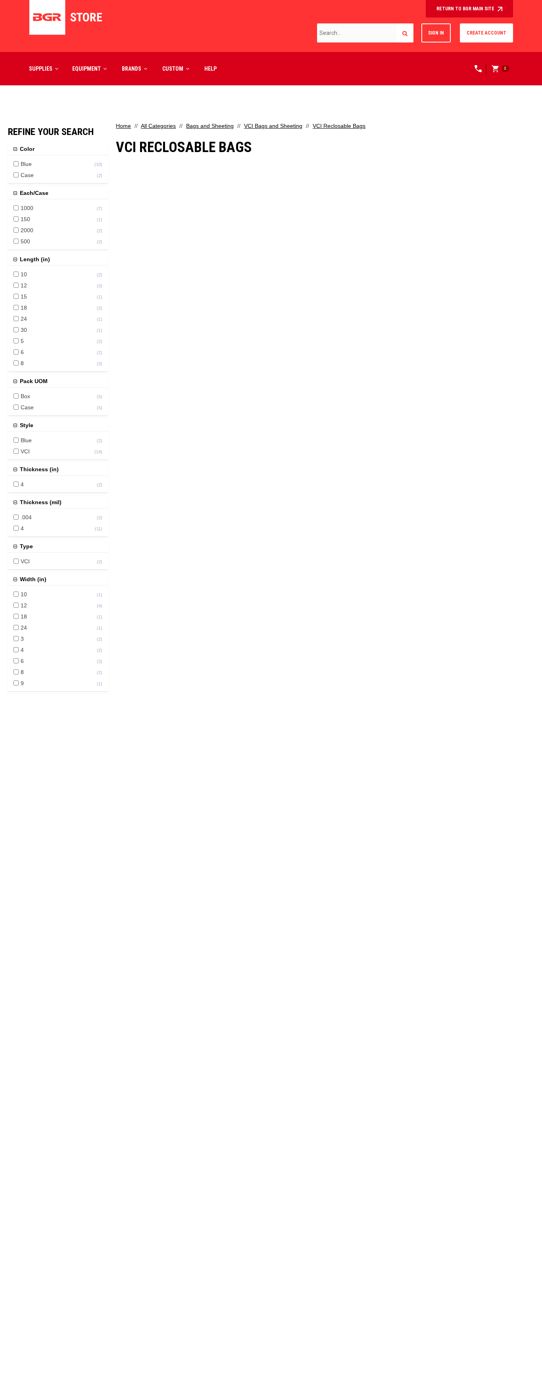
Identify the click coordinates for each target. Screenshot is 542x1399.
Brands (131, 69)
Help (210, 69)
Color (26, 149)
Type (25, 546)
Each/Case (33, 193)
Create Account (486, 33)
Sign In (436, 33)
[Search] (404, 32)
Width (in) (32, 579)
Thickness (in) (38, 469)
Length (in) (34, 259)
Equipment (86, 69)
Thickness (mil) (40, 502)
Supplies (40, 69)
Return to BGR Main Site (466, 9)
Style (25, 425)
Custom (172, 69)
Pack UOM (33, 381)
